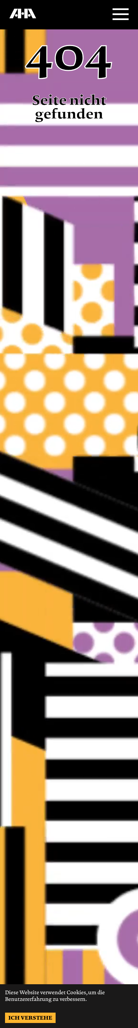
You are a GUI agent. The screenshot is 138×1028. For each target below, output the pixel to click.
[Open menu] (121, 15)
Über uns (17, 20)
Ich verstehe (30, 1017)
